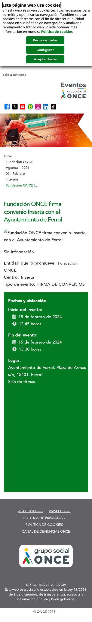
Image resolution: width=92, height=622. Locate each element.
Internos (12, 179)
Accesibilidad (30, 511)
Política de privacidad (44, 518)
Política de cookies (57, 31)
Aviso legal (59, 511)
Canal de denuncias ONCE (46, 531)
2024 (25, 168)
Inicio (8, 156)
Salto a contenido (14, 74)
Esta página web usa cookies (32, 5)
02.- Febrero (15, 174)
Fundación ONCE (19, 162)
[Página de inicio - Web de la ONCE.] (45, 90)
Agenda (12, 168)
